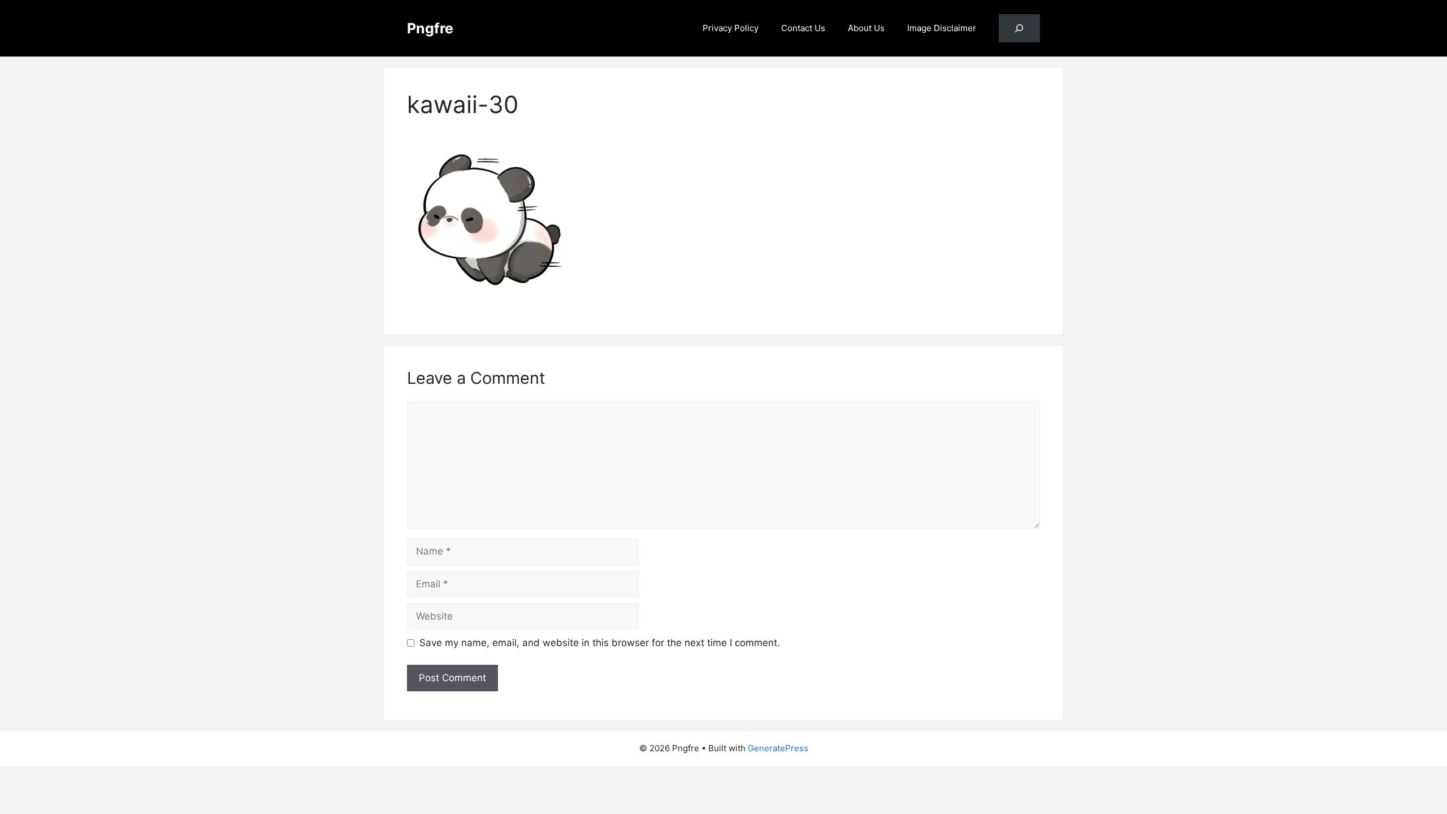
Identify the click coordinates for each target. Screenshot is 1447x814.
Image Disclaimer (941, 28)
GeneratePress (778, 748)
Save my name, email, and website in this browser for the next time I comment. (599, 642)
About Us (866, 28)
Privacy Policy (731, 28)
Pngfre (430, 28)
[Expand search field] (1019, 28)
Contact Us (803, 28)
